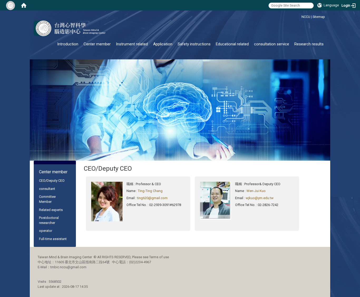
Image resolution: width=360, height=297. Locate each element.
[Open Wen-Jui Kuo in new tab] (215, 200)
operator (45, 231)
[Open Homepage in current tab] (23, 5)
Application (162, 44)
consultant (47, 189)
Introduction (67, 44)
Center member (97, 44)
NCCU (305, 17)
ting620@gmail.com (152, 198)
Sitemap (319, 17)
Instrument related (132, 44)
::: (299, 17)
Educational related (232, 44)
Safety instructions (194, 44)
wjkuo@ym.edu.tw (260, 198)
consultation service (271, 44)
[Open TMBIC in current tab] (69, 28)
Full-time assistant (53, 239)
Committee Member (47, 199)
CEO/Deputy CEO (52, 181)
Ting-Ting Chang (150, 191)
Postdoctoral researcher (49, 220)
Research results (309, 44)
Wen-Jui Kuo (256, 191)
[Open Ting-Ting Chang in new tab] (107, 201)
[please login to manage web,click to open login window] (10, 5)
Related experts (51, 210)
